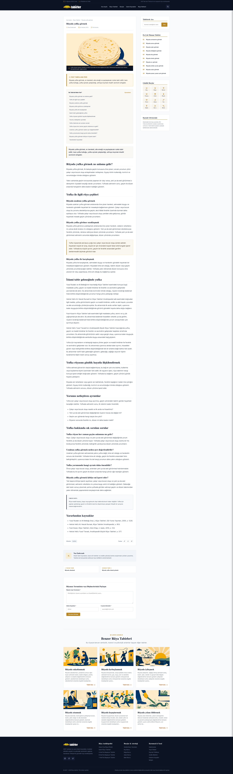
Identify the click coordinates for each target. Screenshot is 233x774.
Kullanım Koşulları (154, 757)
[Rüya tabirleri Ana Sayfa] (72, 7)
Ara (164, 24)
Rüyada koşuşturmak (111, 712)
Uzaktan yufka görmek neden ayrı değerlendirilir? (84, 129)
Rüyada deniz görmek (152, 58)
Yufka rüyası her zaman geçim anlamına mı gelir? (83, 126)
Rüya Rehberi (142, 6)
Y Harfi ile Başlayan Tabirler (107, 757)
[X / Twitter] (131, 541)
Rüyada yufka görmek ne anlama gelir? (81, 96)
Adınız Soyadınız (71, 606)
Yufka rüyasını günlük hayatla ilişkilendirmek (82, 116)
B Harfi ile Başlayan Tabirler (107, 755)
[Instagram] (65, 758)
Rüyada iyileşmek (146, 669)
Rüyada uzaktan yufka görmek (78, 103)
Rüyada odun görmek (152, 69)
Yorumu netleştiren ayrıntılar (77, 119)
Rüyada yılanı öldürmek (149, 712)
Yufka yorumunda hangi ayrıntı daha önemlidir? (83, 133)
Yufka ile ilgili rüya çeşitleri (77, 99)
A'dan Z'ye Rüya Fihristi (105, 747)
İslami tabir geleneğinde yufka (78, 113)
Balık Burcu (127, 757)
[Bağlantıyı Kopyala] (124, 541)
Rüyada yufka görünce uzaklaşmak (79, 106)
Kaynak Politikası (154, 752)
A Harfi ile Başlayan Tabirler (107, 752)
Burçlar (122, 6)
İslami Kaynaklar (131, 6)
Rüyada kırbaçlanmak (111, 669)
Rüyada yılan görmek (152, 47)
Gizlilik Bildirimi (153, 755)
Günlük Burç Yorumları (130, 747)
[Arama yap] (168, 6)
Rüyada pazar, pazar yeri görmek (156, 73)
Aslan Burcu (127, 755)
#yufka (74, 541)
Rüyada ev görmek (151, 62)
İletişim (151, 760)
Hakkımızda (152, 747)
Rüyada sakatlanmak (75, 669)
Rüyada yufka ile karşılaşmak (78, 109)
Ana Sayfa (104, 6)
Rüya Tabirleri (113, 6)
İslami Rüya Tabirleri (105, 749)
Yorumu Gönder (73, 614)
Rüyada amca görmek (152, 43)
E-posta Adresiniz (106, 606)
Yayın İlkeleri (152, 749)
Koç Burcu (127, 749)
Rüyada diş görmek (152, 54)
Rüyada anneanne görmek (154, 39)
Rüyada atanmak (73, 712)
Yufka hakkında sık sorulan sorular (79, 123)
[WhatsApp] (128, 541)
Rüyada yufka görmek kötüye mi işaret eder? (82, 136)
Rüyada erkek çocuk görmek (154, 66)
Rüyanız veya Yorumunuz (73, 590)
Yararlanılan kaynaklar (75, 139)
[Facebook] (69, 758)
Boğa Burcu (127, 752)
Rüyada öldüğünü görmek (153, 51)
